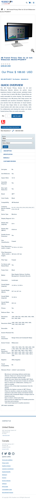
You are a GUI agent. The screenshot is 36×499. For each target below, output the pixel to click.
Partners (4, 477)
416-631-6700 (5, 449)
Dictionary (4, 474)
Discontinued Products (7, 492)
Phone (4, 136)
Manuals (6, 158)
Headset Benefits (6, 471)
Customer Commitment (7, 468)
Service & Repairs (6, 480)
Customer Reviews (9, 161)
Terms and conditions (7, 460)
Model (3, 141)
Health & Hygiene (6, 466)
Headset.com (15, 497)
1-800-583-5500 (6, 435)
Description (8, 151)
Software (4, 483)
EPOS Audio (5, 486)
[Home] (7, 2)
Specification (7, 154)
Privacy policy (5, 463)
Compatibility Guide (7, 489)
